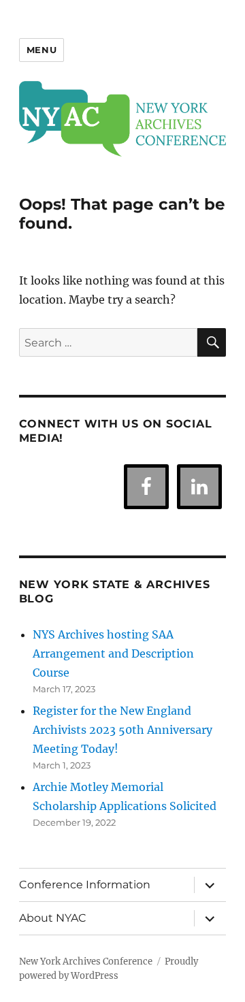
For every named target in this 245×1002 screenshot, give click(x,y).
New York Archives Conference (85, 961)
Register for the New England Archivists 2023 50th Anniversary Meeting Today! (122, 730)
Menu (41, 49)
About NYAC (52, 917)
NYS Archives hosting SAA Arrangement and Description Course (113, 653)
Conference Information (84, 884)
